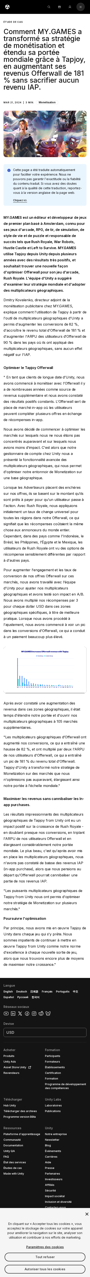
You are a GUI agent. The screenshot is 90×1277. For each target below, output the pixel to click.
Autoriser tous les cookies (45, 1269)
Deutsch (21, 991)
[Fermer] (87, 1214)
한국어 (36, 997)
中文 (75, 991)
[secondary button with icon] (80, 7)
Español (8, 997)
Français (47, 991)
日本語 (34, 991)
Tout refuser (45, 1257)
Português (62, 991)
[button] (45, 85)
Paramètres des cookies (45, 1247)
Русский (22, 997)
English (8, 991)
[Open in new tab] (28, 1067)
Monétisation (47, 102)
